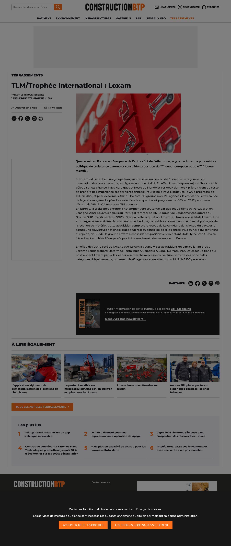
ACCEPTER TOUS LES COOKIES (83, 525)
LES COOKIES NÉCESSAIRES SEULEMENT (141, 525)
